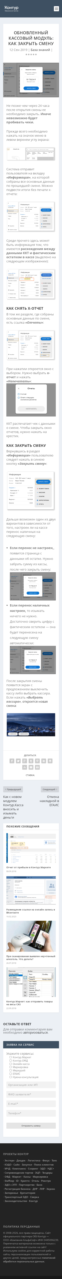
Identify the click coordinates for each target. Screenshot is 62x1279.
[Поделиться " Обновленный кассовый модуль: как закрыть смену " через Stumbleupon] (24, 767)
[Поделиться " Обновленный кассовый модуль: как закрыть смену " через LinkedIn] (44, 761)
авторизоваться (35, 1032)
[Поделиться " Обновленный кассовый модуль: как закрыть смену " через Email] (31, 767)
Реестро (46, 1180)
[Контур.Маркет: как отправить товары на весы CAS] (31, 982)
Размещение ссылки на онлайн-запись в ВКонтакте (30, 911)
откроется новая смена (27, 703)
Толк (54, 1160)
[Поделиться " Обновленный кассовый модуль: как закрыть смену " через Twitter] (18, 761)
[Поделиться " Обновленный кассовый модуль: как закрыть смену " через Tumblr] (31, 761)
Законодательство (16, 1200)
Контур (33, 1200)
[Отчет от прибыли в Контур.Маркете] (31, 848)
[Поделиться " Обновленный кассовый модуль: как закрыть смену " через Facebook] (12, 761)
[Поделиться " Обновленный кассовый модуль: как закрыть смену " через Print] (37, 767)
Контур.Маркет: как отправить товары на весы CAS (29, 1003)
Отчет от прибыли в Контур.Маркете (28, 867)
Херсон (51, 1188)
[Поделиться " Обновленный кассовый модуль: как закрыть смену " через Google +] (24, 761)
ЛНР (42, 1188)
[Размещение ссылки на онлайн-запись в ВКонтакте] (31, 890)
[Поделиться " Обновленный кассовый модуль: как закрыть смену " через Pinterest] (37, 761)
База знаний (40, 50)
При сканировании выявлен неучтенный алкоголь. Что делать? (30, 958)
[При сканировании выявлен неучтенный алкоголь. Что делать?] (31, 936)
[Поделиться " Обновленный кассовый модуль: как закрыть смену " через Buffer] (50, 761)
